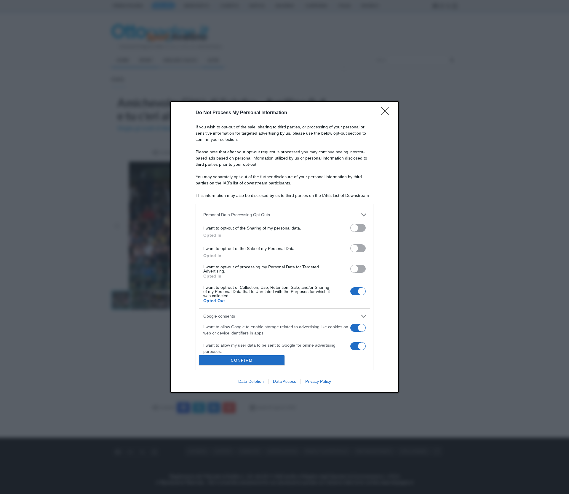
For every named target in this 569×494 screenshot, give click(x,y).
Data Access (284, 381)
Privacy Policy (318, 381)
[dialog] (284, 247)
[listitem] (284, 215)
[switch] (358, 228)
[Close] (387, 113)
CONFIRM (242, 360)
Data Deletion (251, 381)
